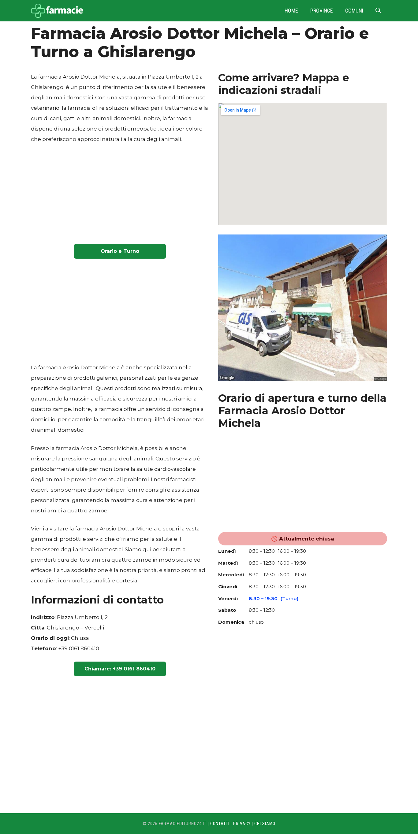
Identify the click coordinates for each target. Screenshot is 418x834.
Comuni (354, 10)
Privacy (242, 823)
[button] (378, 11)
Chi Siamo (264, 823)
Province (321, 10)
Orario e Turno (120, 251)
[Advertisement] (120, 195)
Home (291, 10)
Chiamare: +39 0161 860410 (119, 669)
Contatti (220, 823)
